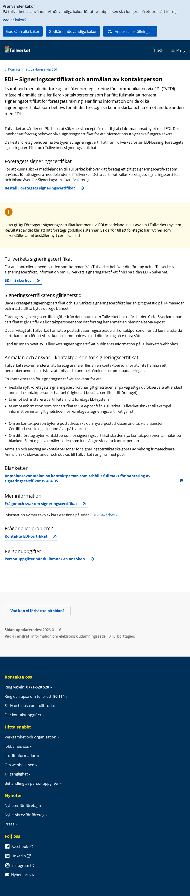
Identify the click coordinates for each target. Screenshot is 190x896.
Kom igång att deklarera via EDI (32, 69)
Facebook (20, 846)
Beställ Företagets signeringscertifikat (40, 188)
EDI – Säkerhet (18, 280)
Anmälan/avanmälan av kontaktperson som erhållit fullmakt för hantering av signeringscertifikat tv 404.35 (78, 478)
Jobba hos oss (17, 746)
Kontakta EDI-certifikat (26, 536)
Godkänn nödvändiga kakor (73, 31)
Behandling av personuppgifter (32, 783)
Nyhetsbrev (21, 874)
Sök (159, 50)
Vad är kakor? (14, 19)
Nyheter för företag (21, 805)
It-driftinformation (20, 755)
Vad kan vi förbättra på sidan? (40, 610)
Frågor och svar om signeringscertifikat (41, 503)
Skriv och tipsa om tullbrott (28, 705)
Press (9, 824)
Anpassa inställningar (133, 31)
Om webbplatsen (19, 764)
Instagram (20, 865)
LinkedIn (19, 856)
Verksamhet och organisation (30, 737)
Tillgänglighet (16, 774)
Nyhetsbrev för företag (24, 814)
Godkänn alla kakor (23, 31)
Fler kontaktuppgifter (23, 714)
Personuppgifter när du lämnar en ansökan (45, 558)
